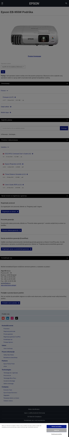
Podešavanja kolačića (56, 434)
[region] (34, 430)
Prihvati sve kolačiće (56, 426)
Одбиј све (56, 430)
